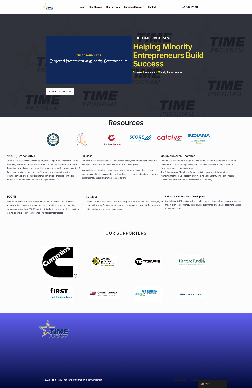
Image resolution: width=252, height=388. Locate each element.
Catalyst (91, 196)
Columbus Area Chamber (178, 156)
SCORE (11, 196)
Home (82, 7)
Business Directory (134, 7)
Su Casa (87, 156)
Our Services (113, 7)
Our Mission (95, 7)
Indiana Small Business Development (185, 196)
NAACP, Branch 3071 (21, 156)
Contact (152, 7)
